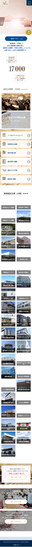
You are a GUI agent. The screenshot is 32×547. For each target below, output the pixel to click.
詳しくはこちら (16, 477)
